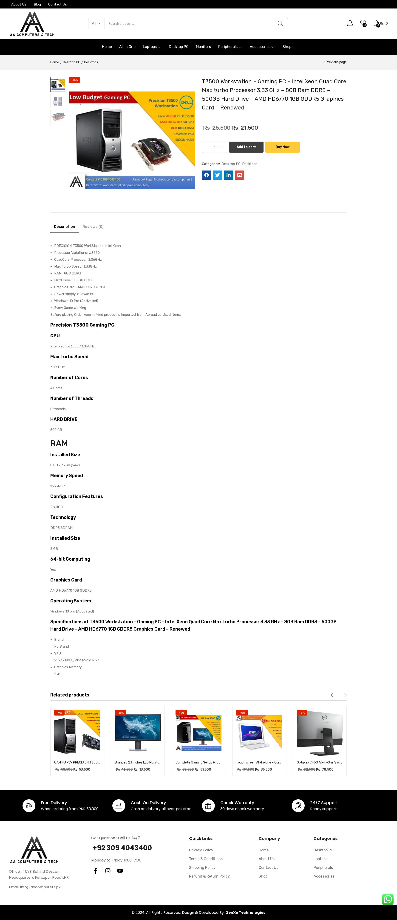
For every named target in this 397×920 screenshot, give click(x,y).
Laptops (150, 47)
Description (64, 226)
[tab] (64, 227)
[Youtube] (120, 871)
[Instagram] (108, 871)
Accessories (260, 47)
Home (107, 47)
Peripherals (228, 47)
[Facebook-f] (96, 871)
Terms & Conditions (206, 859)
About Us (18, 4)
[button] (96, 23)
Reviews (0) (93, 226)
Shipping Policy (202, 867)
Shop (287, 47)
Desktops (91, 62)
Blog (37, 4)
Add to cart (246, 147)
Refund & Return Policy (209, 876)
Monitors (203, 47)
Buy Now (283, 147)
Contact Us (57, 4)
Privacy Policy (201, 850)
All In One (127, 47)
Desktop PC (179, 47)
